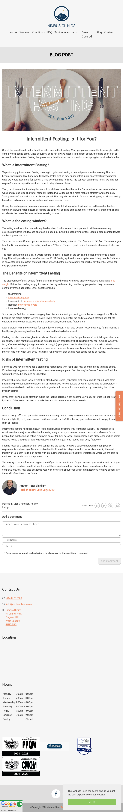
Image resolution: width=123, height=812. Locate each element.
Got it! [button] (92, 802)
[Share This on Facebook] (97, 505)
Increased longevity (18, 297)
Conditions (38, 32)
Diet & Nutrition (21, 503)
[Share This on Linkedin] (117, 505)
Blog (99, 32)
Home (13, 32)
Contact (109, 32)
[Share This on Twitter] (103, 505)
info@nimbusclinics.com (19, 604)
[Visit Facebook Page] (55, 793)
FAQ (49, 32)
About (75, 32)
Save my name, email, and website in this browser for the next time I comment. (47, 553)
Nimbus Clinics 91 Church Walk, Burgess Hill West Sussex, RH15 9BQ (14, 617)
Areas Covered (87, 34)
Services (24, 32)
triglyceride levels (27, 304)
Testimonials (62, 32)
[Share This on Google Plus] (110, 505)
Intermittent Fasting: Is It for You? (62, 139)
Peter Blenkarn (37, 485)
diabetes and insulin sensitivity (39, 301)
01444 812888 (14, 598)
